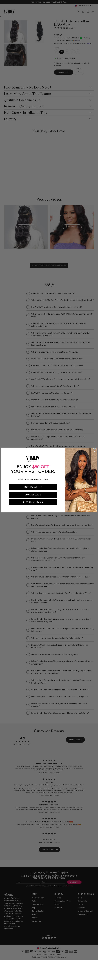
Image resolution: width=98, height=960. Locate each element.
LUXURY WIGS (33, 494)
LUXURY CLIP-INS (33, 502)
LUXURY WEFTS (33, 487)
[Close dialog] (94, 449)
